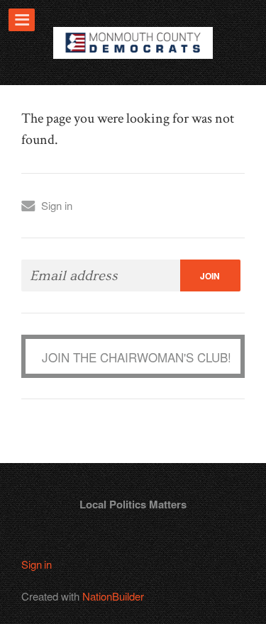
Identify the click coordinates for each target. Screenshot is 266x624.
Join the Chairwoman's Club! (136, 357)
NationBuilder (113, 596)
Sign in (56, 205)
